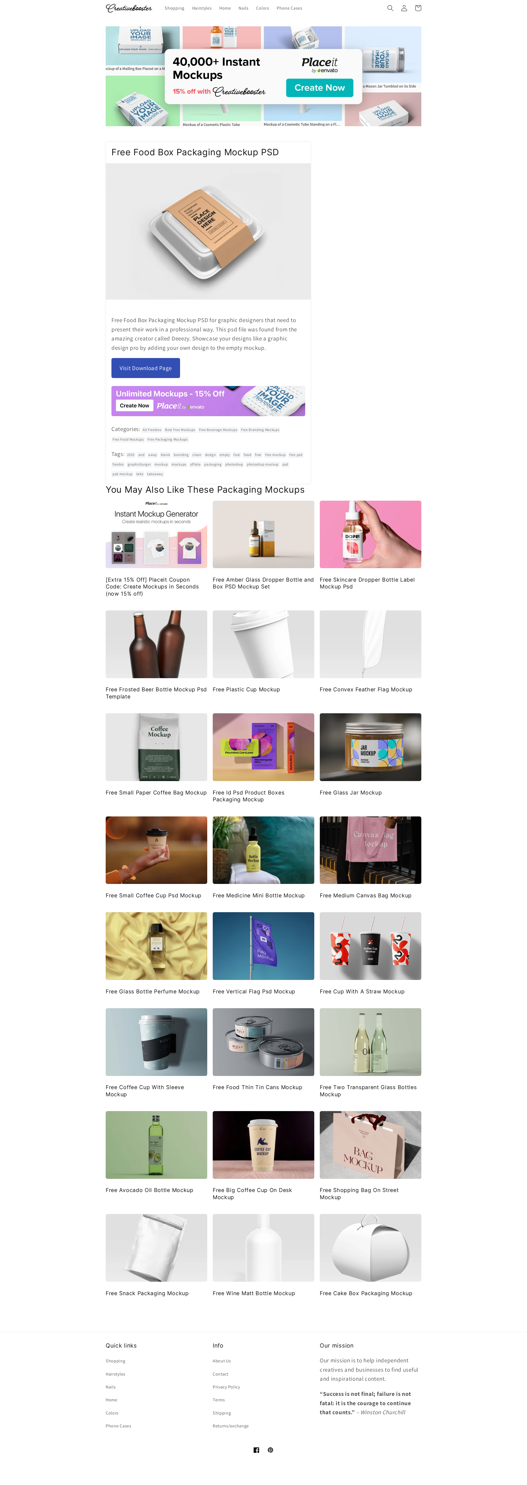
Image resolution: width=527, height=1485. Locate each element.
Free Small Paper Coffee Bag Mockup (156, 792)
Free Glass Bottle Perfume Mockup (153, 991)
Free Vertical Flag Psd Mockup (254, 991)
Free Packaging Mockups (167, 439)
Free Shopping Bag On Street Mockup (359, 1193)
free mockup (275, 454)
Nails (111, 1387)
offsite (195, 464)
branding (181, 454)
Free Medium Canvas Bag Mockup (366, 895)
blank (165, 454)
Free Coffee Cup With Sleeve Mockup (145, 1090)
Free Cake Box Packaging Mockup (366, 1293)
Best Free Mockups (180, 429)
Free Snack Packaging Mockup (147, 1293)
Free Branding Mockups (260, 429)
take (140, 474)
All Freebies (152, 429)
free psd (295, 454)
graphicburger (139, 464)
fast (237, 454)
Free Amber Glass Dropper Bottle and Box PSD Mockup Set (263, 583)
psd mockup (123, 474)
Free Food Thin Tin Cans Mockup (257, 1087)
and (141, 454)
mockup (161, 464)
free (258, 454)
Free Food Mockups (128, 439)
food (247, 454)
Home (111, 1400)
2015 (130, 454)
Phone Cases (118, 1426)
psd (285, 464)
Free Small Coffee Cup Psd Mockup (153, 895)
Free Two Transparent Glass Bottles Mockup (368, 1090)
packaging (213, 464)
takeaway (155, 474)
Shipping (222, 1413)
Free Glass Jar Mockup (351, 792)
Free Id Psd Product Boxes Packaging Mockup (248, 796)
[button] (390, 8)
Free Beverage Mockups (218, 429)
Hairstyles (115, 1374)
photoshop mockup (263, 464)
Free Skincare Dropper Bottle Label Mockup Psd (367, 583)
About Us (222, 1361)
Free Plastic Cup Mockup (246, 689)
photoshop (234, 464)
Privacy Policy (226, 1387)
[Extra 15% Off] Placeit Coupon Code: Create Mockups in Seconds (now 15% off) (152, 586)
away (152, 454)
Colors (112, 1413)
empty (225, 454)
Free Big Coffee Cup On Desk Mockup (252, 1193)
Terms (219, 1400)
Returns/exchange (231, 1426)
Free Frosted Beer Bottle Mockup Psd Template (156, 693)
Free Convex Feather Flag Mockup (366, 689)
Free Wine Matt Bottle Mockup (254, 1293)
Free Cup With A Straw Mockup (362, 991)
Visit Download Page (146, 368)
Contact (220, 1374)
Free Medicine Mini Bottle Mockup (259, 895)
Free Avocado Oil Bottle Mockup (150, 1190)
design (210, 454)
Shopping (115, 1361)
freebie (118, 464)
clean (196, 454)
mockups (179, 464)
